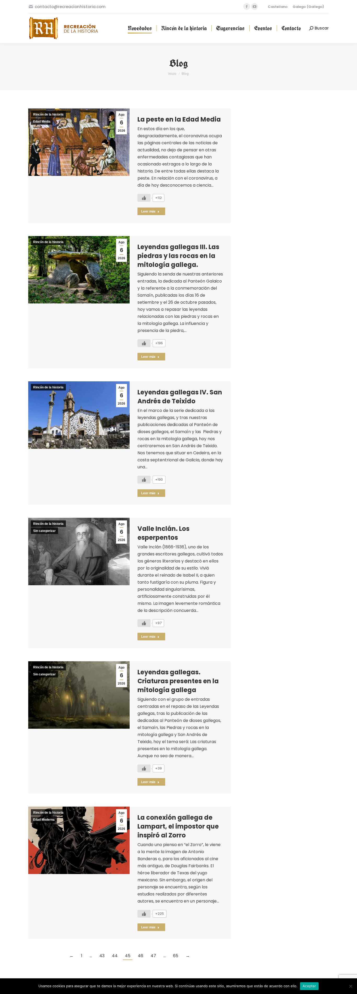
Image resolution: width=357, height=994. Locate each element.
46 (140, 956)
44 (115, 956)
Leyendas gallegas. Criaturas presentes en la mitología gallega (178, 681)
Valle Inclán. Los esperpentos (163, 533)
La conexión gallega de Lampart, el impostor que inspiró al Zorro (178, 826)
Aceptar (309, 986)
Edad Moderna (44, 819)
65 (175, 956)
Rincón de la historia (48, 114)
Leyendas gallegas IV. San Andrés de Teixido (179, 396)
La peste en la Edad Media (179, 119)
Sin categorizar (44, 531)
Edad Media (41, 121)
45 (127, 956)
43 (102, 956)
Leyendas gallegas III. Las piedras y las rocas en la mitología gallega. (178, 256)
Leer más (148, 211)
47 (153, 956)
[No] (350, 986)
